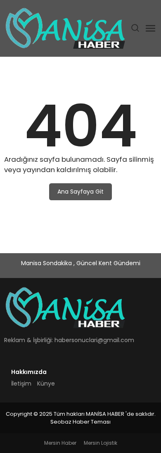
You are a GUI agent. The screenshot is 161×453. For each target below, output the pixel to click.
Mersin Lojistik (100, 442)
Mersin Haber (60, 442)
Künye (46, 383)
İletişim (21, 383)
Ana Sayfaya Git (80, 191)
